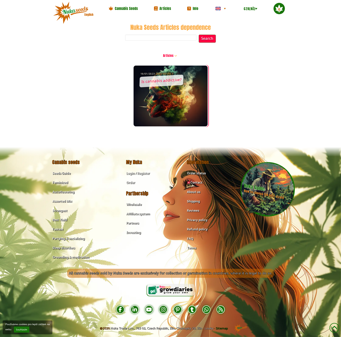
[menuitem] (220, 8)
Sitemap (222, 328)
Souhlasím (21, 329)
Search (207, 38)
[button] (123, 9)
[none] (220, 8)
